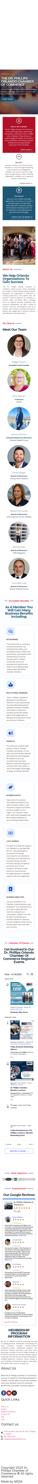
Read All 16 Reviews (11, 1322)
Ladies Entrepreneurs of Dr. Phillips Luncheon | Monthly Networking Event (21, 1133)
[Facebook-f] (3, 1393)
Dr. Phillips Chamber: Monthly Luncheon (18, 1088)
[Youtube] (9, 1393)
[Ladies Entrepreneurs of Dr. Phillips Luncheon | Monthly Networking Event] (21, 1113)
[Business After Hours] (21, 993)
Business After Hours (19, 1012)
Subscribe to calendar (18, 1151)
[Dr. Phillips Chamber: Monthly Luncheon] (21, 1070)
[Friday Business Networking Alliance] (21, 1030)
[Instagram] (14, 1393)
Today (19, 1144)
